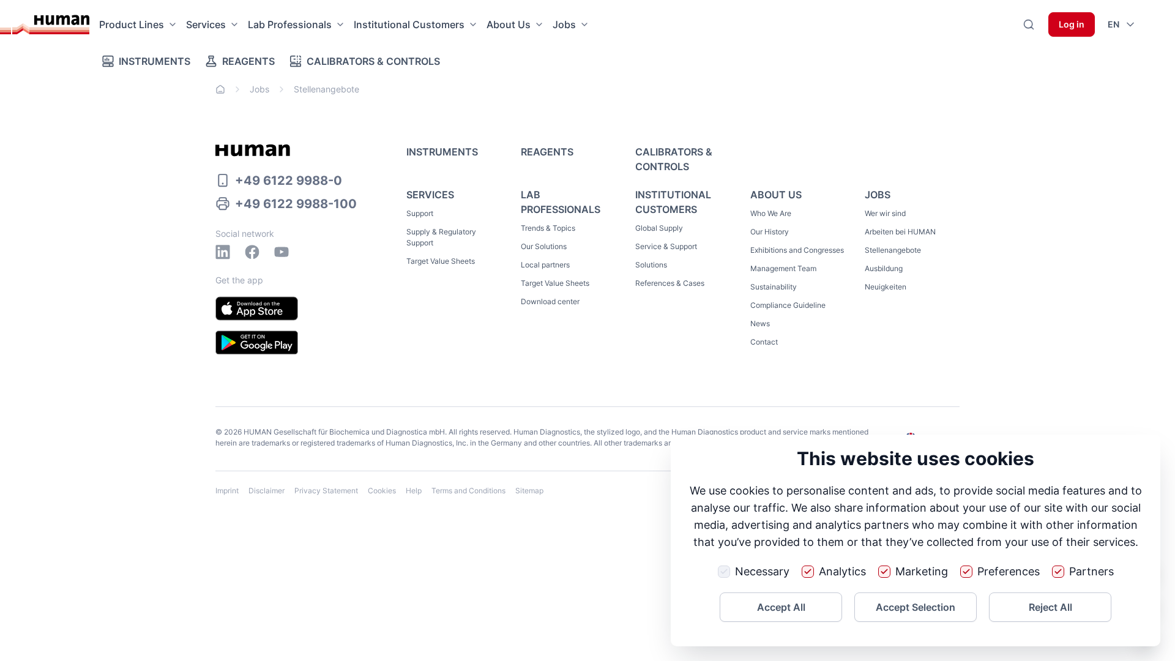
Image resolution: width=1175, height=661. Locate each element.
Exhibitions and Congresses (797, 250)
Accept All (781, 607)
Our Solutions (544, 246)
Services (206, 24)
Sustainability (773, 286)
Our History (769, 231)
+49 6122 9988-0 (288, 180)
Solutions (651, 264)
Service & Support (666, 246)
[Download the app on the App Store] (256, 308)
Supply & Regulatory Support (441, 237)
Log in (1071, 24)
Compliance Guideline (788, 305)
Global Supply (659, 228)
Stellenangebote (893, 250)
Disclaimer (266, 490)
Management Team (783, 268)
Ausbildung (884, 268)
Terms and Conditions (468, 490)
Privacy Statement (326, 490)
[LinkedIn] (222, 252)
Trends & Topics (548, 228)
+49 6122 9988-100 (296, 203)
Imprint (227, 490)
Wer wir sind (885, 213)
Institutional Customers (409, 24)
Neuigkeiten (885, 286)
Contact (764, 341)
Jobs (564, 24)
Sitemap (529, 490)
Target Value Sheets (440, 261)
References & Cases (669, 283)
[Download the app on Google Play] (256, 342)
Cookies (382, 490)
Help (414, 490)
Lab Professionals (290, 24)
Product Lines (131, 24)
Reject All (1050, 607)
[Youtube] (281, 252)
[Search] (1028, 24)
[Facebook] (252, 252)
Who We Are (770, 213)
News (760, 323)
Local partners (545, 264)
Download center (550, 301)
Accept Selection (915, 607)
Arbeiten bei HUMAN (900, 231)
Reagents (248, 61)
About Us (509, 24)
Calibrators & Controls (373, 61)
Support (419, 213)
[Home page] (50, 24)
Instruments (154, 61)
